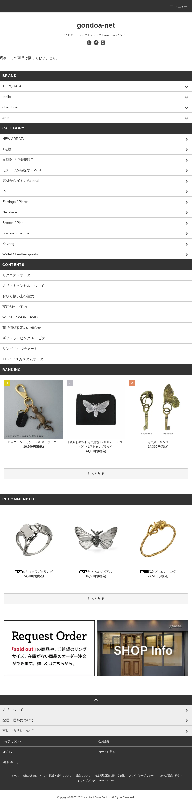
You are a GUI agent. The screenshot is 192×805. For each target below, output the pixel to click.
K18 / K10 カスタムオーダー (24, 359)
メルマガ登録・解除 (169, 775)
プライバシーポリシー (141, 775)
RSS (102, 780)
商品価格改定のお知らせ (21, 328)
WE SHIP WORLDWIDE (21, 317)
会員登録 (104, 741)
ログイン (8, 751)
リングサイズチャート (20, 349)
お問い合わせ (10, 762)
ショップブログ (87, 780)
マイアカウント (12, 741)
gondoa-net (96, 25)
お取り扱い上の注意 (18, 296)
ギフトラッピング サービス (24, 338)
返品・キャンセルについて (23, 286)
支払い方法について (34, 775)
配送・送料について (60, 775)
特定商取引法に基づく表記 (110, 775)
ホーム (15, 775)
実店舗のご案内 (14, 307)
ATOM (110, 780)
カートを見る (106, 751)
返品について (83, 775)
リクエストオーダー (18, 275)
